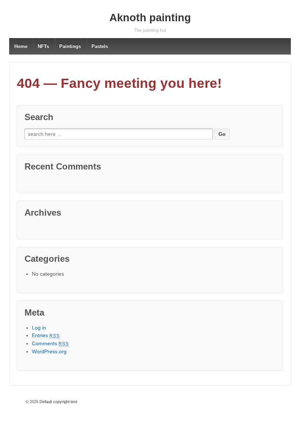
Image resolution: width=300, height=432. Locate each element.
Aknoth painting (150, 17)
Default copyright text (57, 401)
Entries (46, 335)
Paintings (70, 46)
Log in (39, 328)
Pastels (99, 46)
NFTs (43, 46)
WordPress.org (49, 351)
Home (20, 46)
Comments (50, 343)
